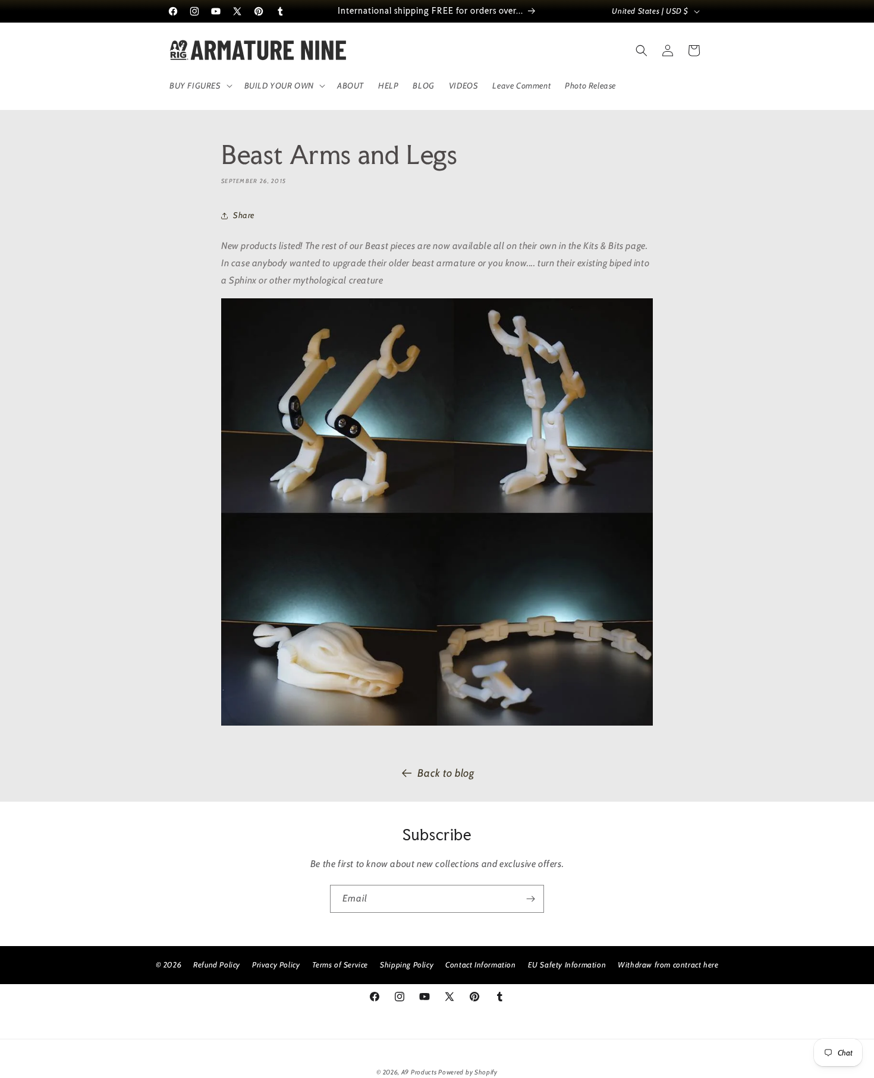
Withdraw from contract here (668, 964)
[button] (199, 85)
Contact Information (480, 964)
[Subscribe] (530, 899)
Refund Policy (216, 964)
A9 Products (419, 1072)
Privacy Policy (276, 964)
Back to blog (445, 773)
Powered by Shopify (468, 1072)
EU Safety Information (567, 964)
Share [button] (243, 215)
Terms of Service (340, 964)
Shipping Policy (406, 964)
